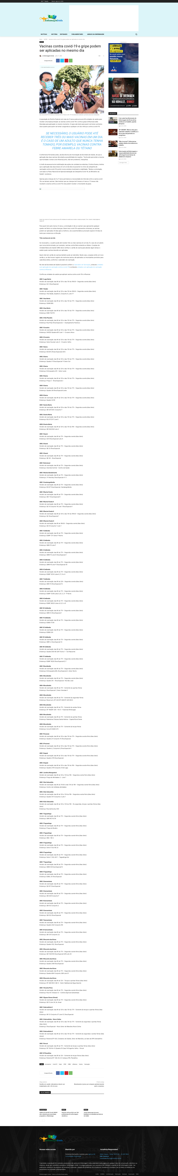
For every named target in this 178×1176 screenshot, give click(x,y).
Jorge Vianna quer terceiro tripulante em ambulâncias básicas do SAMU (93, 1114)
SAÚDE (45, 39)
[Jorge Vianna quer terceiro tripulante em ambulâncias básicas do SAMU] (94, 1103)
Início (40, 39)
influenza (74, 1064)
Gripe (60, 1064)
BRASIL (63, 1109)
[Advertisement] (104, 18)
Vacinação (87, 1064)
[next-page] (43, 1120)
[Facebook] (127, 1)
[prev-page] (40, 1120)
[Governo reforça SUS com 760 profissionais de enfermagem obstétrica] (72, 1103)
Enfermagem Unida (48, 55)
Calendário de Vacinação (82, 265)
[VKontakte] (55, 1155)
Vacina (81, 1064)
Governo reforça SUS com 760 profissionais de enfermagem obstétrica (70, 1114)
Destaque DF (43, 1109)
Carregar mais (123, 162)
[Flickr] (46, 1155)
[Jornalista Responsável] (115, 1152)
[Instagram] (130, 1)
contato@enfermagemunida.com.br (110, 1158)
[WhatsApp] (70, 60)
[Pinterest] (66, 60)
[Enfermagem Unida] (40, 56)
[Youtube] (137, 1)
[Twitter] (132, 1)
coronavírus (48, 1064)
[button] (136, 34)
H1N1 (65, 1064)
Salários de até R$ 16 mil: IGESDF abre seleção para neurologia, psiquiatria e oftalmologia (48, 1114)
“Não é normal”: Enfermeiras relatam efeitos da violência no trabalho (128, 143)
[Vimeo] (135, 1)
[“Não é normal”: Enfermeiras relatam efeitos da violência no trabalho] (112, 144)
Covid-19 (55, 1064)
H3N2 (69, 1064)
